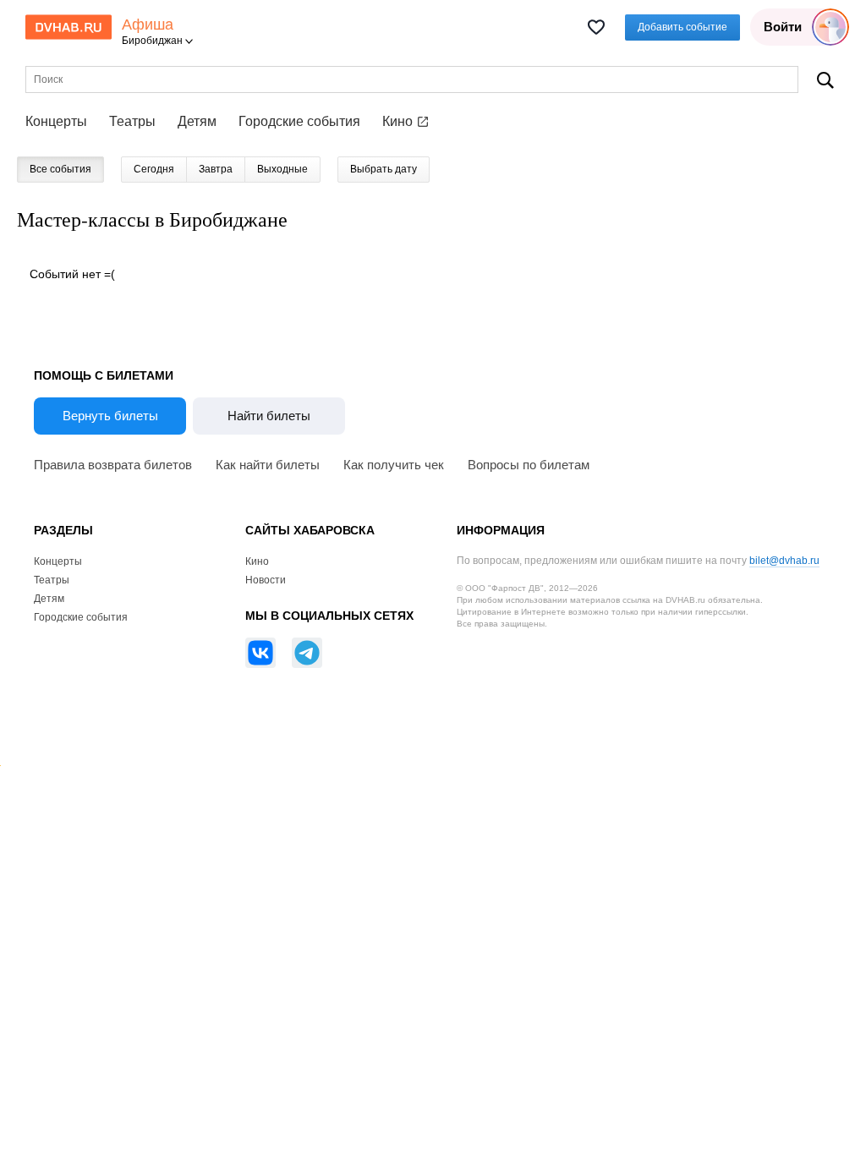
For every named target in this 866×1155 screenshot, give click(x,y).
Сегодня (154, 169)
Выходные (282, 169)
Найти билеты (268, 415)
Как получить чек (393, 464)
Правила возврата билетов (113, 464)
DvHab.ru (68, 27)
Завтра (216, 169)
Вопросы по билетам (528, 464)
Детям (197, 121)
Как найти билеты (268, 464)
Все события (60, 169)
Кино (399, 121)
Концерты (56, 121)
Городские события (299, 121)
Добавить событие (682, 27)
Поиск (825, 80)
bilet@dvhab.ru (784, 561)
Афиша (147, 25)
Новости (265, 580)
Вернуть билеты (110, 415)
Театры (132, 121)
